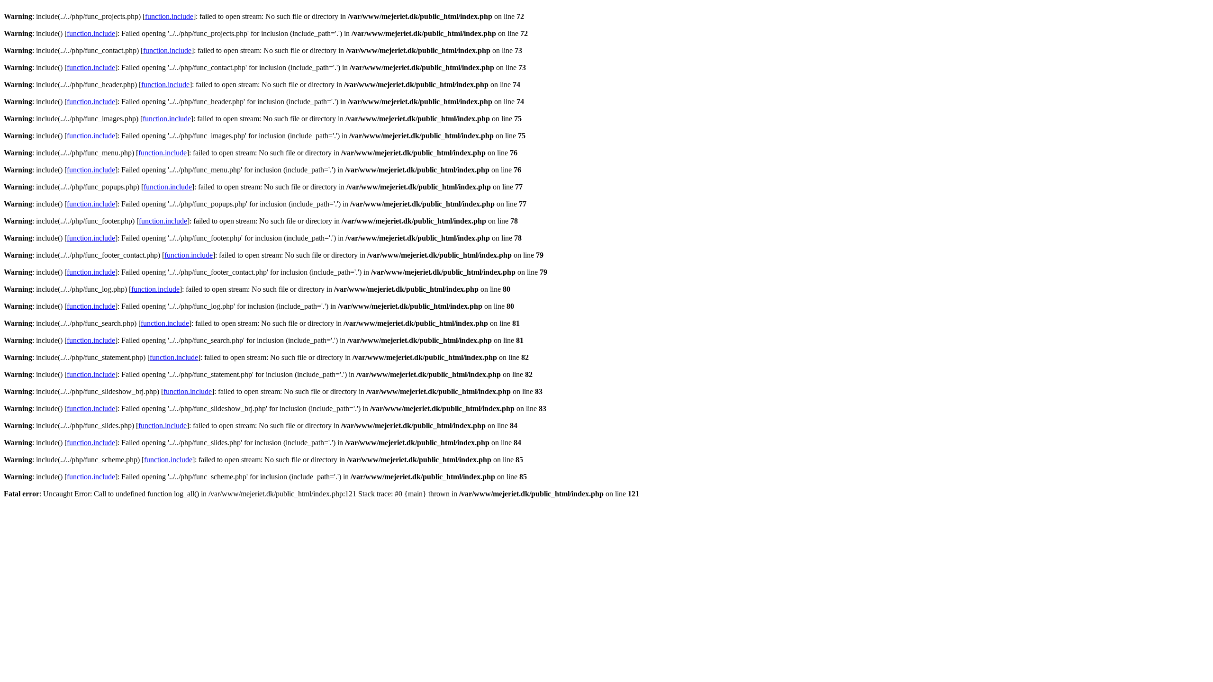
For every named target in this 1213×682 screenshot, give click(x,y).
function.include (169, 16)
